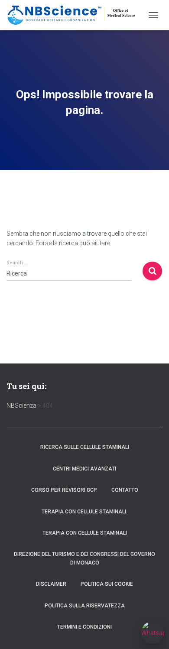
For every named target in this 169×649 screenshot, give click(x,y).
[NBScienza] (74, 15)
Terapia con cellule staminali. (84, 512)
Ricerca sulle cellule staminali (84, 447)
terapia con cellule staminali (84, 533)
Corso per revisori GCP (64, 490)
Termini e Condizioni (84, 627)
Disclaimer (51, 584)
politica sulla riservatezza (85, 606)
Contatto (124, 490)
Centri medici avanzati (84, 469)
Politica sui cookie (107, 584)
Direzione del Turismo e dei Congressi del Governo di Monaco (84, 558)
